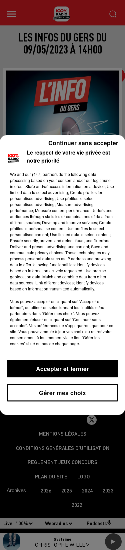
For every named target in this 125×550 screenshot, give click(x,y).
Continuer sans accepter (83, 143)
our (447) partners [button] (41, 174)
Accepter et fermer (62, 368)
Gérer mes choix (62, 392)
